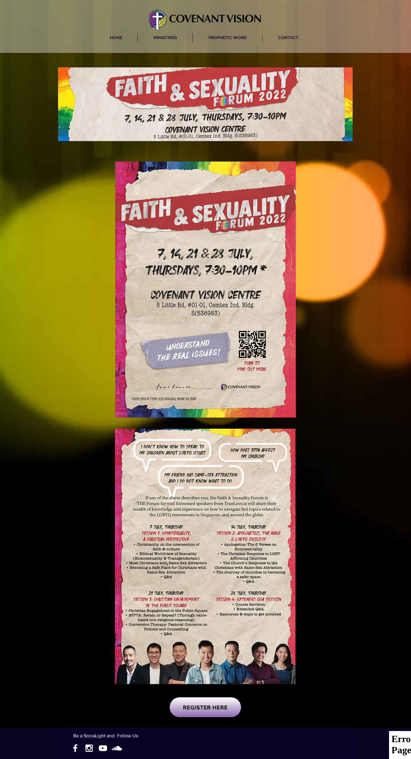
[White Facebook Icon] (75, 748)
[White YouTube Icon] (103, 748)
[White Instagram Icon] (89, 748)
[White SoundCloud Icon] (117, 748)
